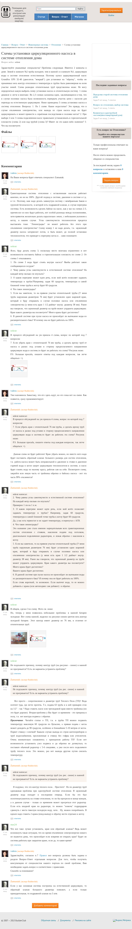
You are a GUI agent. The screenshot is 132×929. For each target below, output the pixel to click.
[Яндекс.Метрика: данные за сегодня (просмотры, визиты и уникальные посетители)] (122, 920)
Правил (43, 855)
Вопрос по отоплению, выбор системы (110, 105)
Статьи (41, 16)
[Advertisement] (66, 32)
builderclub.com (5, 12)
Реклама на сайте (83, 920)
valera (13, 173)
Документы (65, 920)
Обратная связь (48, 920)
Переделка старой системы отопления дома (110, 95)
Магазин (79, 16)
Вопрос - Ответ (60, 16)
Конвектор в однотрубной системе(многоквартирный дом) (107, 114)
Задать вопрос (111, 180)
